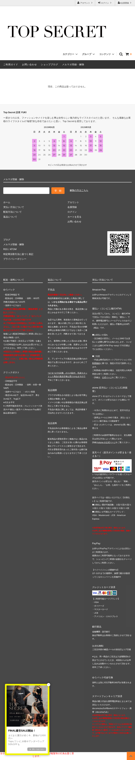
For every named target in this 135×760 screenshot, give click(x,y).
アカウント (85, 3)
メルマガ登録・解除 (73, 64)
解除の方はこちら (79, 190)
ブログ (6, 239)
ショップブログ (49, 64)
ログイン (105, 3)
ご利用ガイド (10, 64)
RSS (5, 249)
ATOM (13, 249)
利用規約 (96, 363)
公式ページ (107, 377)
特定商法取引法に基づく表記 (18, 254)
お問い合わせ (29, 64)
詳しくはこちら (38, 749)
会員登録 (125, 3)
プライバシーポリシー (14, 258)
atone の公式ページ (107, 442)
